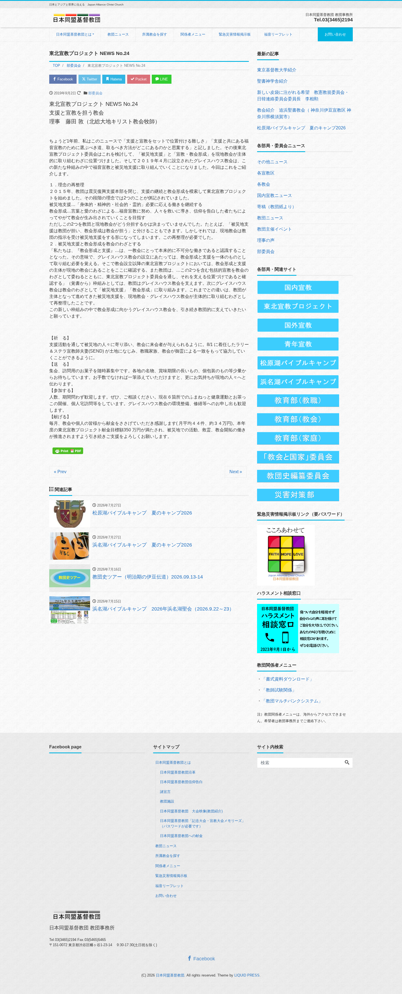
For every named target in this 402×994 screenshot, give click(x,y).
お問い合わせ (335, 34)
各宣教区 (266, 173)
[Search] (347, 763)
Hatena (115, 79)
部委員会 (95, 93)
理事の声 (266, 240)
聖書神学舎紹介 (272, 81)
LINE (163, 79)
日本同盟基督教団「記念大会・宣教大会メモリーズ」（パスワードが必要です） (202, 823)
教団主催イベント (274, 229)
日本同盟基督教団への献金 (181, 836)
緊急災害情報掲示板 (235, 34)
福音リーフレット (278, 34)
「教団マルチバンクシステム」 (292, 701)
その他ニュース (272, 161)
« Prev (60, 471)
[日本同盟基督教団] (76, 17)
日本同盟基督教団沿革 (178, 772)
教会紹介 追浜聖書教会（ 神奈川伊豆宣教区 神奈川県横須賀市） (304, 113)
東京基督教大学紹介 (276, 70)
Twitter (91, 79)
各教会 (263, 184)
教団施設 (167, 801)
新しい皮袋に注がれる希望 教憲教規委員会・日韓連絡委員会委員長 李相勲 (303, 95)
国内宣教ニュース (274, 195)
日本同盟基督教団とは (74, 34)
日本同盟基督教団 (170, 975)
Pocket (140, 79)
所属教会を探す (154, 34)
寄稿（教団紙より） (276, 206)
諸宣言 (165, 792)
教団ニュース (118, 34)
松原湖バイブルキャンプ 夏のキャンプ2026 (301, 128)
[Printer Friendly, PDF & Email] (69, 450)
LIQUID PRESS (247, 975)
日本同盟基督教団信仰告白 (181, 782)
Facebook (64, 79)
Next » (235, 471)
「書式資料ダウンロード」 (287, 679)
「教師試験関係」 (278, 690)
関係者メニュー (192, 34)
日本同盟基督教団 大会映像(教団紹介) (191, 811)
